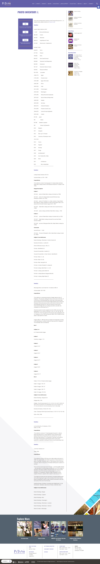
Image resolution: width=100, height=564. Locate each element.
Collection (73, 3)
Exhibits (44, 3)
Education (56, 3)
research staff (52, 22)
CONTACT (76, 546)
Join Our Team (32, 549)
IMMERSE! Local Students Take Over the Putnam (58, 539)
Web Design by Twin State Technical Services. (65, 561)
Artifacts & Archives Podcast (77, 45)
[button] (98, 7)
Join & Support (64, 3)
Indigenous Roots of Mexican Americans (75, 539)
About (85, 3)
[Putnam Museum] (6, 3)
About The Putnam (32, 546)
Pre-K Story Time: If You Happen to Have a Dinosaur (78, 56)
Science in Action (77, 11)
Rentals (80, 3)
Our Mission (31, 552)
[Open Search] (97, 3)
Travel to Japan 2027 (78, 33)
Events (38, 3)
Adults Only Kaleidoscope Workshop (76, 64)
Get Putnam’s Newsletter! (49, 546)
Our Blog (46, 552)
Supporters (31, 556)
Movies (49, 3)
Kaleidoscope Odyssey (76, 40)
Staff (30, 547)
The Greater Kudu (24, 538)
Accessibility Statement (48, 549)
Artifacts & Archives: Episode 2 (78, 24)
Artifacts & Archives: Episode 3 (78, 18)
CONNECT (91, 3)
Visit (33, 3)
